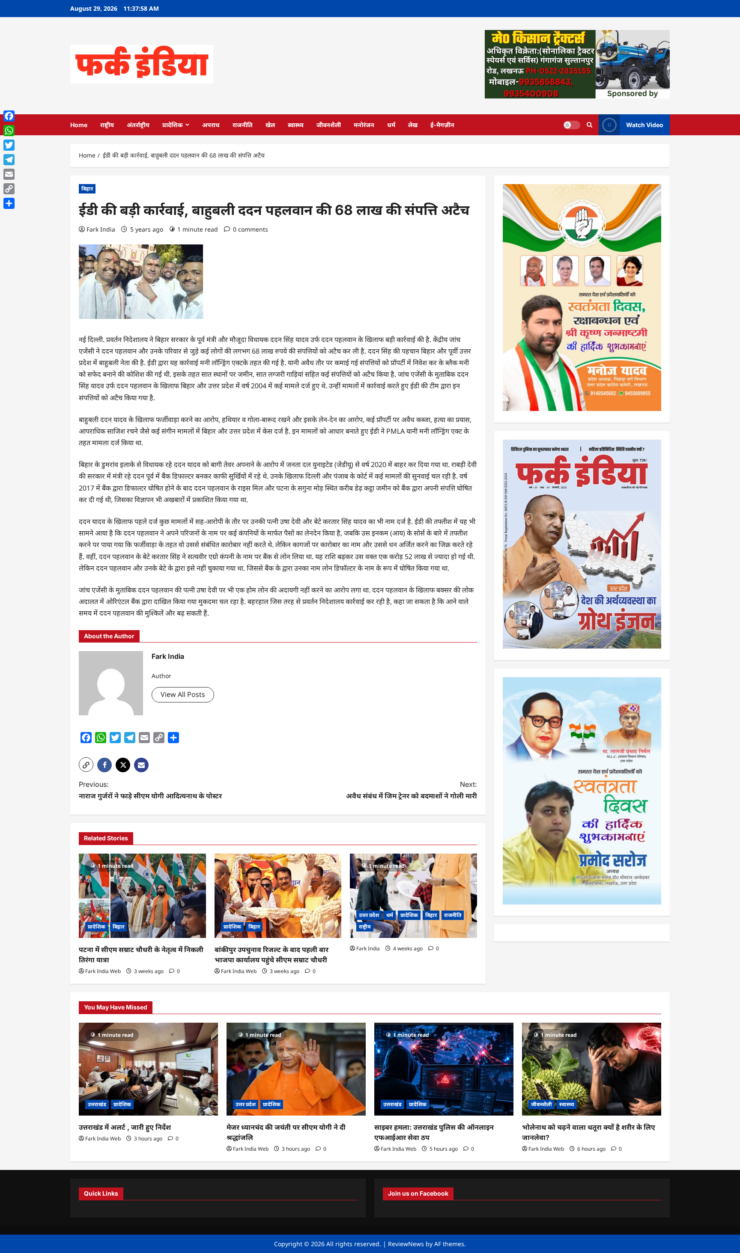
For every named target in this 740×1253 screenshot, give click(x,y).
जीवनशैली (328, 124)
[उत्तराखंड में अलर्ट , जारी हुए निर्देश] (148, 1069)
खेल (270, 124)
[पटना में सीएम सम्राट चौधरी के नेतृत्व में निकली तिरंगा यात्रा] (142, 896)
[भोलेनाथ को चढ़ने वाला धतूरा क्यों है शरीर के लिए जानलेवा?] (591, 1069)
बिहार (87, 188)
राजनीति (243, 124)
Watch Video (644, 124)
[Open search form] (589, 124)
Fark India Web (103, 971)
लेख (413, 124)
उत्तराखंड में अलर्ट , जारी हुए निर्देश (125, 1127)
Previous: (150, 790)
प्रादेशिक (172, 124)
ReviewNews (406, 1244)
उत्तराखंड (97, 1104)
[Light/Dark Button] (571, 124)
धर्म (391, 124)
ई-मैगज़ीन (442, 124)
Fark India (101, 229)
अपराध (211, 124)
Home (78, 124)
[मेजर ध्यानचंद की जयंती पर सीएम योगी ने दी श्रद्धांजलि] (296, 1069)
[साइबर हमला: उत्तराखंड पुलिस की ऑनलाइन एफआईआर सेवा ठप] (443, 1069)
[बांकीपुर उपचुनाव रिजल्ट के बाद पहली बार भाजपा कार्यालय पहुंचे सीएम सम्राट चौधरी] (278, 896)
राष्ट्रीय (107, 124)
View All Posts (183, 694)
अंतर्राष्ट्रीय (138, 124)
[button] (86, 764)
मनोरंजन (364, 124)
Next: (411, 790)
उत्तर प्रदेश (369, 915)
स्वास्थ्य (296, 124)
